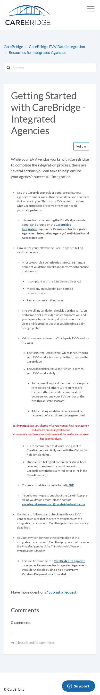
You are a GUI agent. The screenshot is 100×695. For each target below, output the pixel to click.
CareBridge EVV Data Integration (57, 46)
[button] (90, 9)
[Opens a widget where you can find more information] (78, 686)
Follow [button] (81, 146)
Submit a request (62, 592)
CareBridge (13, 46)
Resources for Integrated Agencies (37, 52)
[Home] (28, 15)
